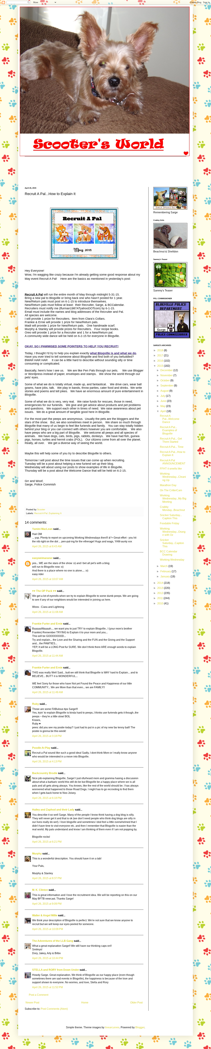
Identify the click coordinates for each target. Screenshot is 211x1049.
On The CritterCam (171, 490)
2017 (160, 355)
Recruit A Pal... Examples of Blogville (168, 430)
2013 (160, 588)
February (166, 571)
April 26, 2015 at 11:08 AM (47, 612)
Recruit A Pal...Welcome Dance (169, 418)
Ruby (35, 704)
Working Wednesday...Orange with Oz (172, 531)
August (164, 390)
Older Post (136, 1002)
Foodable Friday (169, 523)
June (163, 401)
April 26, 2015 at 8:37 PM (46, 878)
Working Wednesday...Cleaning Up (173, 476)
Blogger (139, 1027)
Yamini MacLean (42, 529)
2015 (160, 365)
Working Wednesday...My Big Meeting (173, 498)
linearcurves (112, 1027)
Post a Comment (38, 994)
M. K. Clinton (40, 890)
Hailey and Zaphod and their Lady (53, 809)
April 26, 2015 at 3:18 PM (46, 736)
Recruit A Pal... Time (171, 446)
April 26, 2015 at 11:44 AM (47, 655)
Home (84, 1002)
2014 (160, 582)
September (167, 385)
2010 (160, 603)
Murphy (37, 853)
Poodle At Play (41, 747)
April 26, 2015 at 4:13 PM (46, 761)
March (164, 566)
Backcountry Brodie (44, 773)
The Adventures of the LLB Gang (52, 940)
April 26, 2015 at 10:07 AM (47, 579)
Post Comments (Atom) (54, 1008)
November (166, 375)
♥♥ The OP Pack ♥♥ (44, 591)
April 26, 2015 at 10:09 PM (47, 929)
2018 (160, 350)
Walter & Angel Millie (44, 915)
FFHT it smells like (171, 468)
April (163, 411)
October (165, 380)
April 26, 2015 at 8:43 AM (46, 546)
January (165, 576)
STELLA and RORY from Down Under (55, 969)
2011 (160, 598)
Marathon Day (168, 485)
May (163, 406)
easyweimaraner (42, 558)
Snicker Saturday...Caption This (172, 543)
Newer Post (32, 1002)
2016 (160, 360)
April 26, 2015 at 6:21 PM (46, 841)
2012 (160, 593)
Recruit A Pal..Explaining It (47, 513)
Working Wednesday (172, 559)
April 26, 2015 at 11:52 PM (47, 987)
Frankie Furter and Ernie (47, 623)
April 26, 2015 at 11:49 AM (47, 692)
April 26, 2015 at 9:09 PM (46, 903)
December (166, 370)
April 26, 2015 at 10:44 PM (47, 958)
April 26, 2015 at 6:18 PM (46, 798)
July (163, 396)
